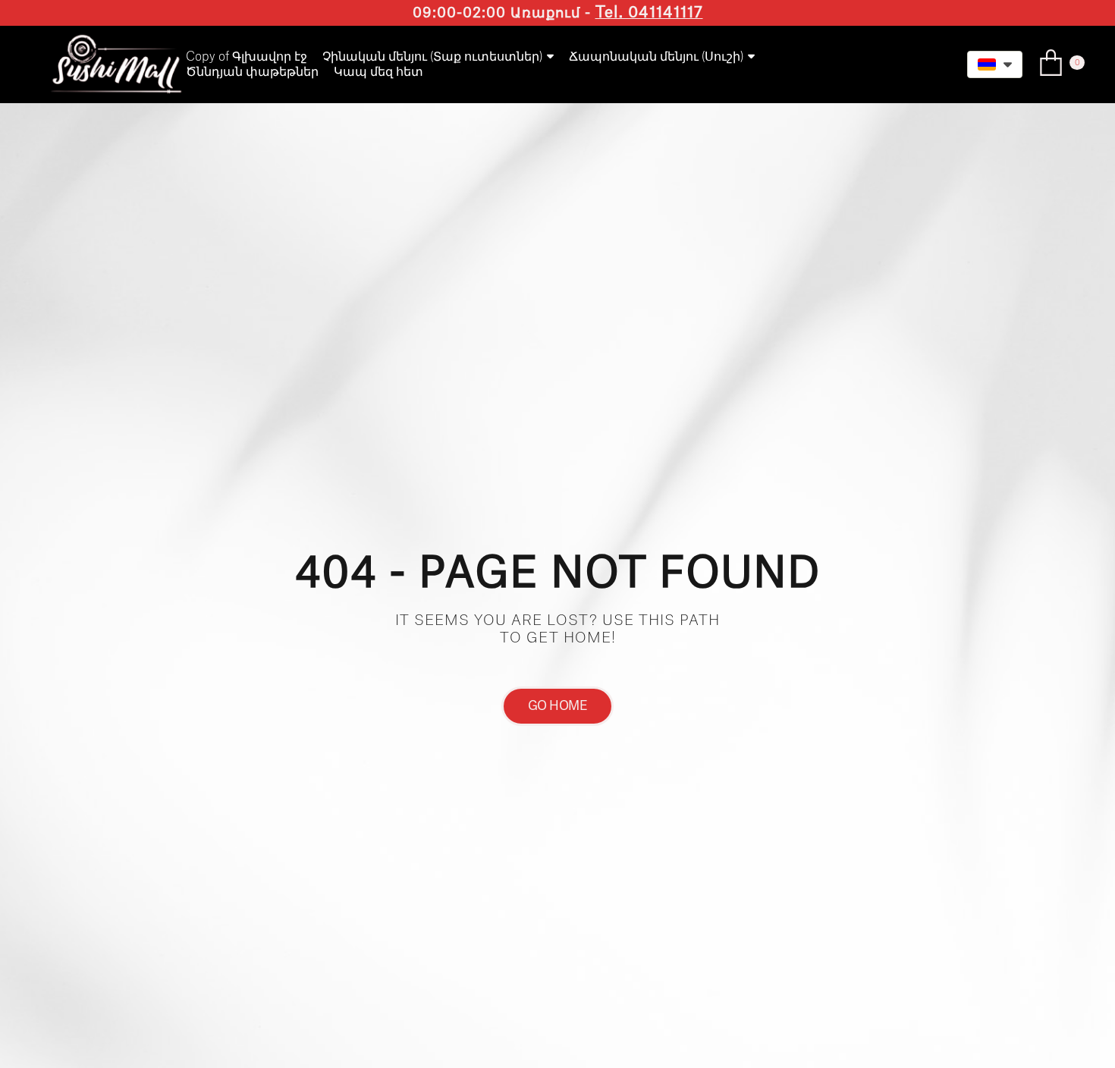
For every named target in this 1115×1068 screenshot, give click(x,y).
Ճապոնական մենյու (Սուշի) (656, 57)
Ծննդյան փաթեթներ (252, 72)
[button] (994, 64)
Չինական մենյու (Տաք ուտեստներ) (432, 57)
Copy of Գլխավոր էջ (246, 57)
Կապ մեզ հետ (378, 72)
